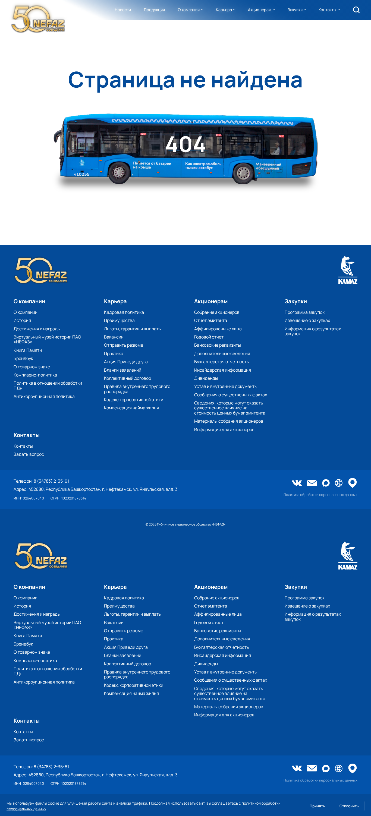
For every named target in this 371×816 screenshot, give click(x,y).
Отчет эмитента (210, 320)
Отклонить (349, 805)
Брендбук (23, 358)
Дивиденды (206, 378)
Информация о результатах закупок (313, 331)
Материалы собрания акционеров (228, 421)
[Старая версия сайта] (338, 483)
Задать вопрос (29, 454)
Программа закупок (305, 312)
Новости (123, 9)
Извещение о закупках (307, 320)
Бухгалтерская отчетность (221, 361)
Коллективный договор (127, 378)
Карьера (224, 9)
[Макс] (326, 483)
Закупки (295, 9)
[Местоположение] (352, 483)
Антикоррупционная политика (44, 396)
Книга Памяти (28, 350)
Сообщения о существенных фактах (230, 394)
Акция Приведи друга (126, 361)
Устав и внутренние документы (225, 386)
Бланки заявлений (122, 370)
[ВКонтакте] (297, 483)
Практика (113, 353)
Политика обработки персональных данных (320, 495)
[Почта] (312, 483)
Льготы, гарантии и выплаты (133, 328)
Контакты (327, 9)
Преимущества (119, 320)
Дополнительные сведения (222, 353)
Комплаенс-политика (35, 374)
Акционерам (259, 9)
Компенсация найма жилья (131, 407)
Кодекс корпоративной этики (133, 399)
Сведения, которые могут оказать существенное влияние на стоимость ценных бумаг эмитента (229, 407)
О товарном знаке (32, 366)
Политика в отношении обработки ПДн (48, 386)
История (22, 320)
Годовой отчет (209, 336)
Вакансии (114, 336)
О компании (189, 9)
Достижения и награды (37, 328)
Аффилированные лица (218, 328)
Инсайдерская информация (222, 370)
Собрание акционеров (217, 312)
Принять (317, 805)
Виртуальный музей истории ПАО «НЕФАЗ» (47, 339)
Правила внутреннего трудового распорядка (137, 389)
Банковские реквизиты (217, 345)
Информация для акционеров (224, 429)
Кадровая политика (124, 312)
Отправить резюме (123, 345)
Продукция (154, 9)
